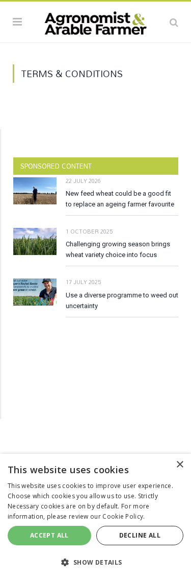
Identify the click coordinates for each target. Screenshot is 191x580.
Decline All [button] (139, 535)
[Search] (174, 22)
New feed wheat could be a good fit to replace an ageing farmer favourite (120, 199)
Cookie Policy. (123, 516)
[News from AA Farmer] (95, 20)
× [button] (179, 465)
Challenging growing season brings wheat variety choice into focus (118, 249)
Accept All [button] (49, 535)
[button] (95, 562)
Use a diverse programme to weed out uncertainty (122, 300)
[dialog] (95, 517)
